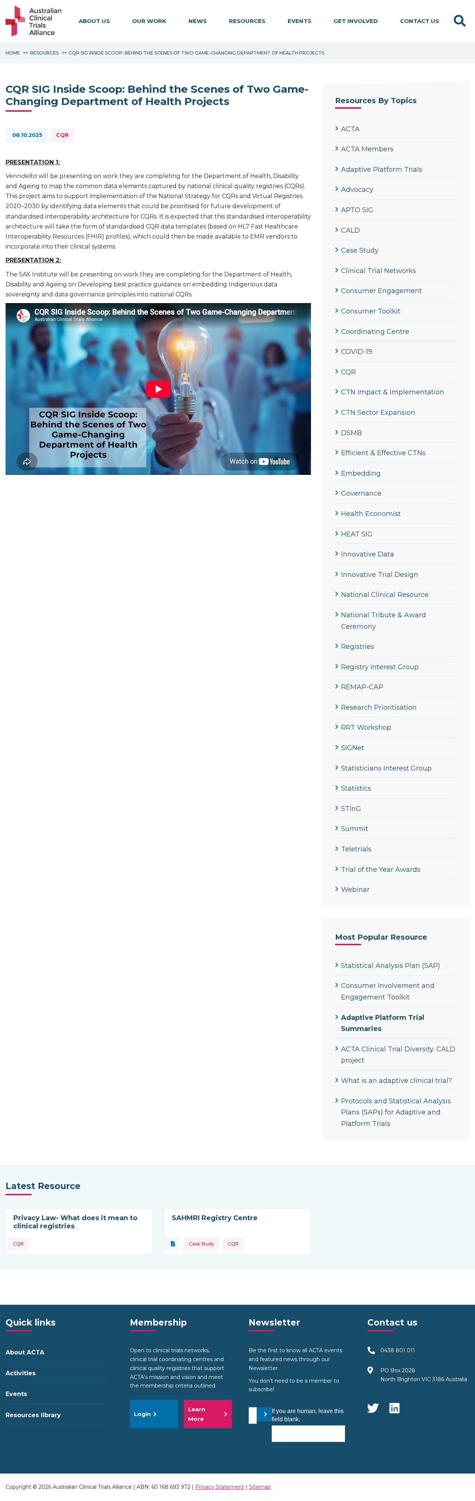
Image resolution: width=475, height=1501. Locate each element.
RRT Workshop (366, 727)
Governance (361, 493)
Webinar (355, 890)
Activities (21, 1373)
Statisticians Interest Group (386, 768)
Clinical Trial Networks (378, 271)
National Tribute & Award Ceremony (383, 621)
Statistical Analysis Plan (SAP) (390, 966)
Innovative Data (367, 554)
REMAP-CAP (362, 687)
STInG (351, 809)
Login (142, 1414)
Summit (354, 829)
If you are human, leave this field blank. (308, 1415)
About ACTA (25, 1352)
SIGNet (352, 748)
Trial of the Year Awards (380, 870)
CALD (350, 230)
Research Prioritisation (379, 707)
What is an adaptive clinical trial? (396, 1081)
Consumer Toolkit (370, 311)
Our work (149, 20)
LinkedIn (395, 1404)
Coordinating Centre (375, 332)
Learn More (196, 1414)
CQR (62, 135)
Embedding (361, 473)
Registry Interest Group (380, 667)
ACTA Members (367, 149)
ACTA (350, 129)
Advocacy (357, 189)
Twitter (373, 1404)
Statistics (356, 788)
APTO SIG (357, 210)
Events (299, 20)
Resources (247, 20)
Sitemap (260, 1487)
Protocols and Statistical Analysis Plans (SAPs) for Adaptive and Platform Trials (396, 1112)
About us (94, 20)
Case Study (360, 250)
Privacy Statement (219, 1487)
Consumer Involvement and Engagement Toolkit (388, 991)
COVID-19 (356, 352)
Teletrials (356, 849)
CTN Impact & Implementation (392, 392)
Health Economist (371, 514)
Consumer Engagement (381, 291)
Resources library (33, 1415)
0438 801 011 (397, 1350)
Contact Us (419, 20)
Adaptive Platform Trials (381, 169)
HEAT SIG (357, 534)
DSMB (351, 433)
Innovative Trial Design (379, 575)
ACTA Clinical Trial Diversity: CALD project (398, 1055)
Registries (357, 647)
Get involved (356, 20)
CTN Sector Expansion (378, 412)
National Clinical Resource (385, 595)
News (198, 20)
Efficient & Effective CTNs (383, 453)
